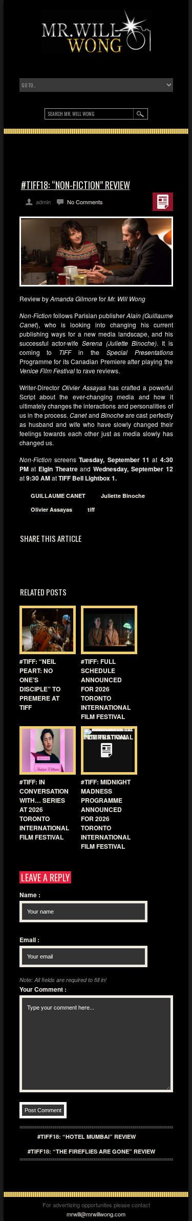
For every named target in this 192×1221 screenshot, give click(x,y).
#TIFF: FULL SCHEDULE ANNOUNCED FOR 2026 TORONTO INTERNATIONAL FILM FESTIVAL (106, 689)
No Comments (85, 202)
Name (29, 894)
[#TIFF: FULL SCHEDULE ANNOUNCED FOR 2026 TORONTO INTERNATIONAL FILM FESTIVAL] (106, 630)
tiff (91, 509)
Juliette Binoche (123, 495)
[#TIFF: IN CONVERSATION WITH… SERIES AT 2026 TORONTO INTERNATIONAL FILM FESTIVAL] (45, 750)
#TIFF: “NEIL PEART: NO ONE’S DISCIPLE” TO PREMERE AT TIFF (39, 684)
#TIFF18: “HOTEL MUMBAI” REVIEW (86, 1136)
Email (29, 939)
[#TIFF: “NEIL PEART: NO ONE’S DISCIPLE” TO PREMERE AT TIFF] (45, 630)
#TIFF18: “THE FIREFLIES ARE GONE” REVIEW (91, 1151)
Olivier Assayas (51, 509)
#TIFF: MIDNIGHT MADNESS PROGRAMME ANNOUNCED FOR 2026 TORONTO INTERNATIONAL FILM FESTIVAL (106, 814)
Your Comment (43, 989)
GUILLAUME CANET (58, 495)
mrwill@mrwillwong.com (96, 1214)
